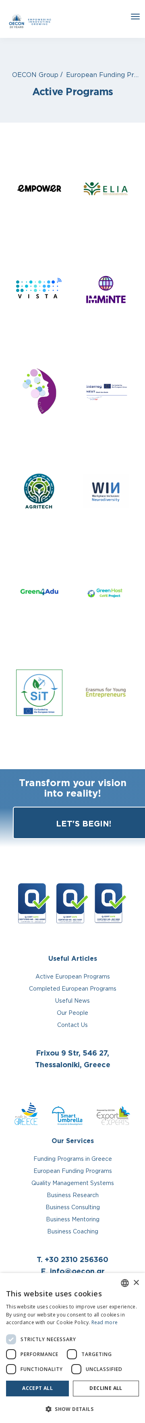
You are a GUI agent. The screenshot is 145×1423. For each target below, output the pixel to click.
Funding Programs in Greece (72, 1159)
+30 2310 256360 (76, 1259)
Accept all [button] (37, 1388)
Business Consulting (73, 1207)
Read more (104, 1322)
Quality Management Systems (72, 1183)
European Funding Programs (72, 1171)
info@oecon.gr (77, 1271)
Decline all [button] (105, 1388)
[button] (72, 1409)
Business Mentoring (72, 1219)
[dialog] (72, 1348)
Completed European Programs (72, 988)
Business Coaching (72, 1231)
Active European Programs (72, 976)
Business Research (73, 1195)
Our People (72, 1013)
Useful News (72, 1000)
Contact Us (72, 1025)
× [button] (136, 1283)
